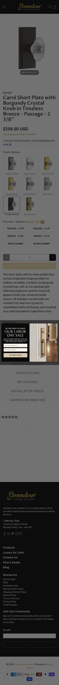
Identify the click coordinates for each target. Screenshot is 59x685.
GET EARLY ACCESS (15, 355)
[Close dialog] (56, 325)
